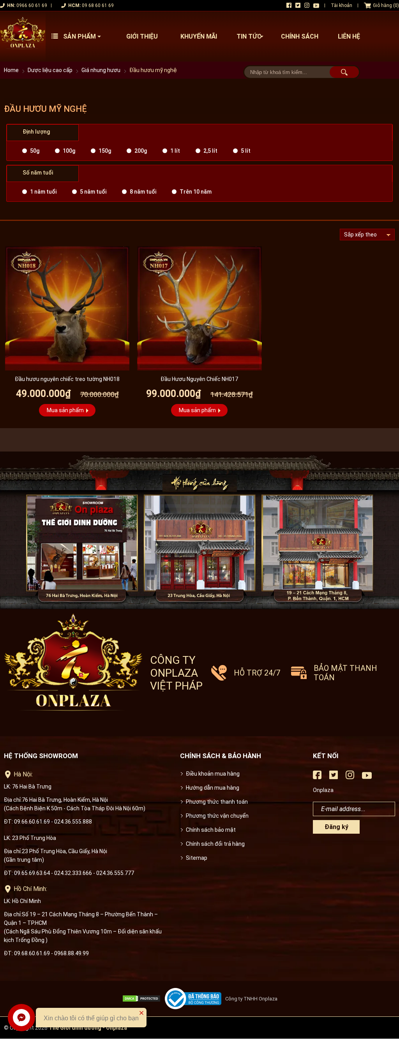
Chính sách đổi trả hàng (215, 844)
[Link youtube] (316, 6)
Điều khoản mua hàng (213, 774)
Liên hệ (349, 36)
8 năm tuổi (143, 192)
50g (34, 151)
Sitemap (196, 858)
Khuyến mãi (198, 36)
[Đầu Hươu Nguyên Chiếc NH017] (199, 308)
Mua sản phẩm (65, 410)
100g (69, 151)
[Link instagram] (306, 5)
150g (105, 151)
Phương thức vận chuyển (217, 816)
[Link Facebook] (288, 5)
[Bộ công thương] (195, 998)
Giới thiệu (142, 36)
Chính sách (299, 36)
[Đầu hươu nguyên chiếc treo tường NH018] (67, 308)
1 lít (175, 151)
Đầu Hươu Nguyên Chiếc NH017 (199, 379)
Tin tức (249, 36)
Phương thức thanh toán (217, 802)
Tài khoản (341, 5)
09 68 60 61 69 (98, 5)
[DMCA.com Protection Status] (143, 998)
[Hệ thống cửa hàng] (199, 531)
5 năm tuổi (93, 192)
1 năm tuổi (43, 192)
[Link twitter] (297, 5)
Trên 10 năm (196, 192)
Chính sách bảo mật (211, 830)
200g (140, 151)
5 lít (246, 151)
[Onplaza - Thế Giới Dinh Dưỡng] (23, 36)
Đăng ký (336, 827)
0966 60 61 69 (31, 5)
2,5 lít (210, 151)
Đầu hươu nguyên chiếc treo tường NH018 (67, 379)
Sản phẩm (79, 36)
